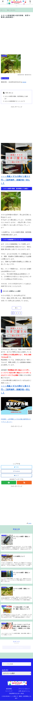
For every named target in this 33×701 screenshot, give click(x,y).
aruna (24, 82)
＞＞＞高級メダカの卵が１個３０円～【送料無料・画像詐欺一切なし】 (15, 179)
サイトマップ (9, 691)
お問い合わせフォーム (24, 691)
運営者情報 (9, 688)
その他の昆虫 (5, 78)
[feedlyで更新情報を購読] (8, 482)
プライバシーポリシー (24, 688)
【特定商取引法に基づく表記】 (16, 693)
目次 (7, 93)
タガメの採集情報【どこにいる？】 (15, 101)
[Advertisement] (16, 36)
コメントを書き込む (16, 647)
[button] (29, 664)
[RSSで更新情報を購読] (24, 482)
